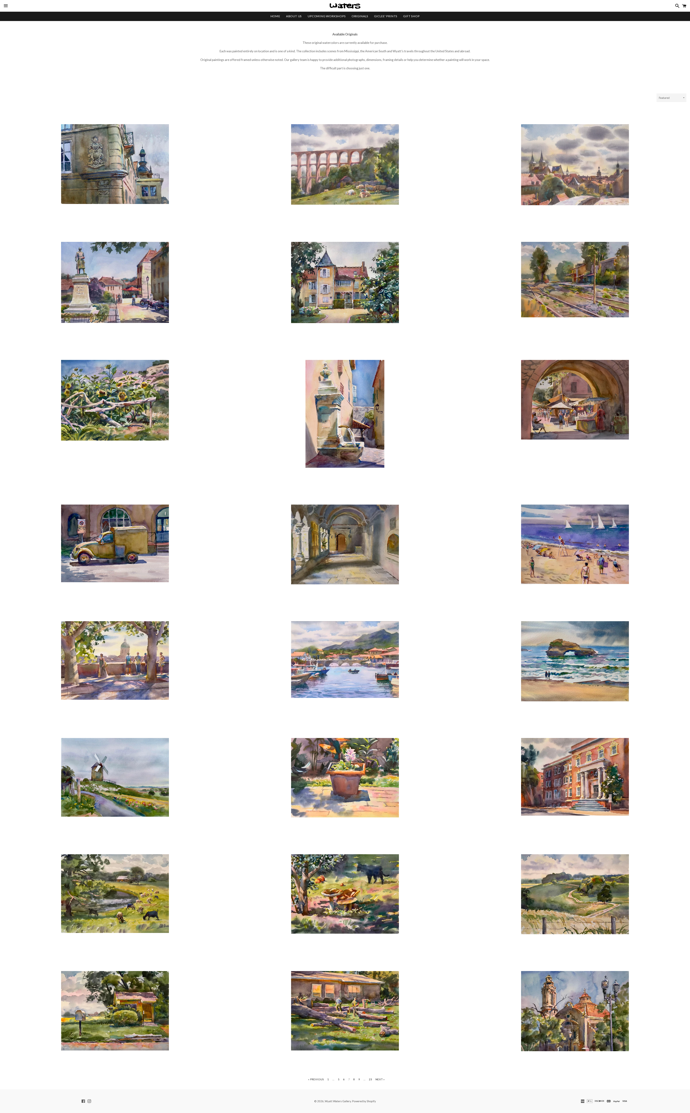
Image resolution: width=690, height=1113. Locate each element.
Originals (360, 16)
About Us (294, 16)
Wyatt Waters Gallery (338, 1101)
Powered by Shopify (364, 1101)
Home (275, 16)
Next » (380, 1079)
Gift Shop (411, 16)
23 (370, 1079)
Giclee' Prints (385, 16)
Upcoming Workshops (327, 16)
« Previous (316, 1079)
